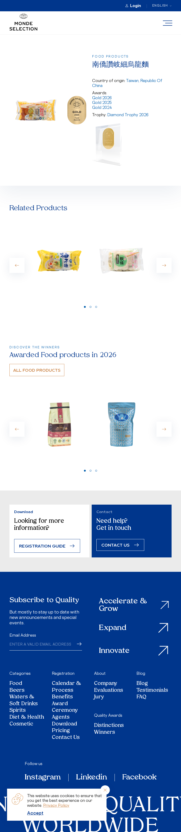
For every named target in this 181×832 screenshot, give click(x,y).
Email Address (22, 635)
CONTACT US (115, 545)
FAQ (141, 697)
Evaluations (108, 690)
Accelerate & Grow (123, 605)
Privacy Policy (56, 805)
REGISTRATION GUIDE (42, 546)
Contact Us (66, 737)
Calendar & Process (66, 687)
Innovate (114, 651)
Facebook (139, 777)
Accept (35, 813)
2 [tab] (90, 307)
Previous (17, 265)
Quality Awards (108, 715)
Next (164, 265)
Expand (112, 628)
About (100, 673)
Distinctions (109, 725)
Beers (17, 690)
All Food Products (37, 370)
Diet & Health (26, 717)
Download (64, 724)
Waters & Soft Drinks (23, 700)
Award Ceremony (65, 707)
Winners (104, 732)
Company (105, 683)
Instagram (43, 777)
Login (135, 6)
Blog (140, 673)
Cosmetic (21, 724)
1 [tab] (85, 307)
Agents (61, 717)
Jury (99, 697)
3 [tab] (96, 307)
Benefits (62, 697)
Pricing (61, 731)
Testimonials (152, 690)
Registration (63, 673)
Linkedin (91, 777)
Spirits (17, 710)
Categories (20, 673)
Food (15, 683)
